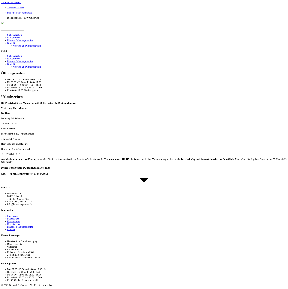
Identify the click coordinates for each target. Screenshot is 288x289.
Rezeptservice (13, 37)
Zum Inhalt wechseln (11, 2)
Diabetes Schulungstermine (20, 40)
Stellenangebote (14, 35)
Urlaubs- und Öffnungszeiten (27, 45)
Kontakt (11, 43)
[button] (144, 51)
